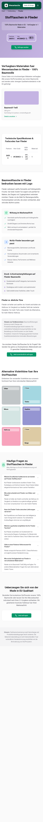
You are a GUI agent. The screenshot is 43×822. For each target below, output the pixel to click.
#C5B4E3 (17, 157)
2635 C (8, 157)
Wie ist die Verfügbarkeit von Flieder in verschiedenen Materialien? (17, 560)
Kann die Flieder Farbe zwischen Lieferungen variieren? (19, 510)
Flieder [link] (20, 11)
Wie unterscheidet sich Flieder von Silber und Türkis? (19, 494)
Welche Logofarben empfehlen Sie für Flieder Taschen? (19, 527)
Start (3, 11)
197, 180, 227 (26, 157)
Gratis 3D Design (29, 5)
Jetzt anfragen (23, 615)
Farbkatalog (12, 11)
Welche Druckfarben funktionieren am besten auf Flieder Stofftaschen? (19, 478)
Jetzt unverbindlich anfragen (23, 354)
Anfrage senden (23, 47)
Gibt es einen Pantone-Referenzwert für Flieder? (17, 546)
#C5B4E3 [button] (21, 38)
